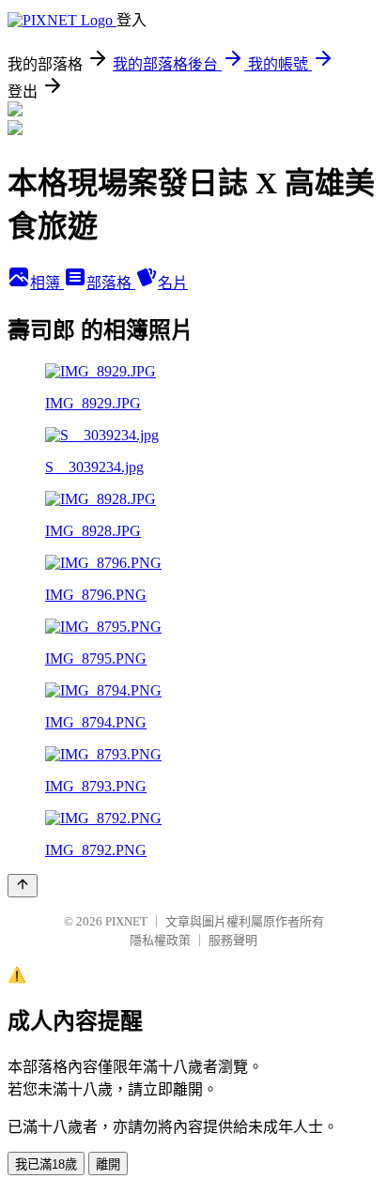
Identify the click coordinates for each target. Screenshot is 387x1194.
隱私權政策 (160, 940)
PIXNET (126, 921)
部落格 (110, 283)
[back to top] (23, 885)
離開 (108, 1164)
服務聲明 (233, 940)
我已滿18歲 (46, 1164)
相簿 (47, 283)
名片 (173, 283)
